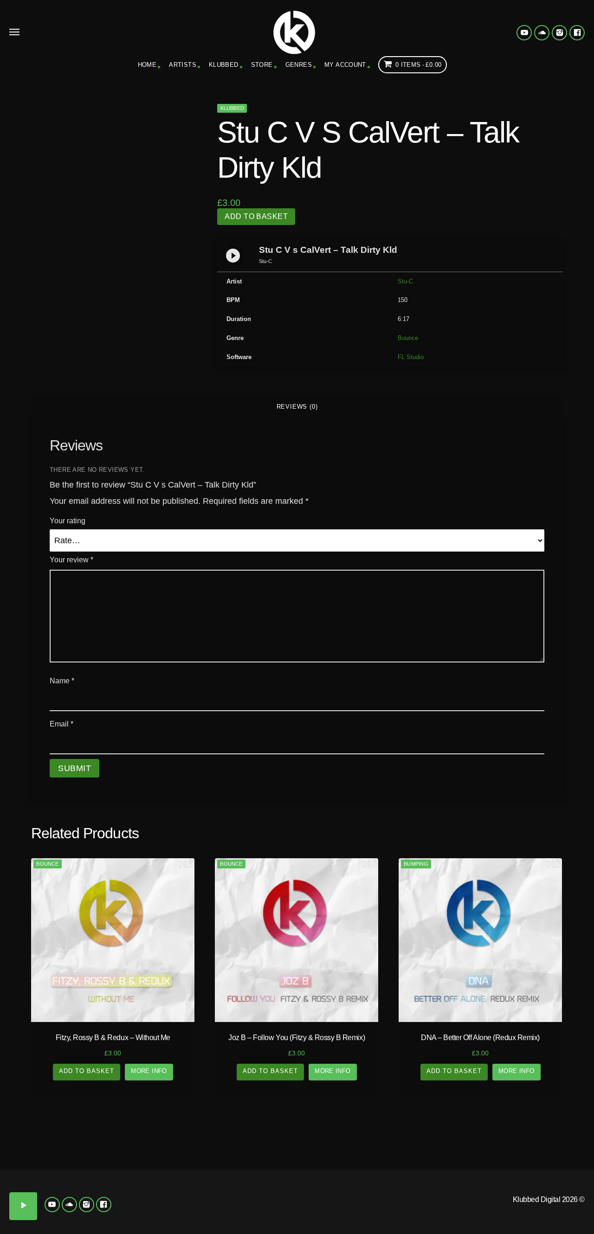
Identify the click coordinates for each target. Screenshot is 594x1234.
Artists (182, 64)
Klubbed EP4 (278, 1187)
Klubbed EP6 (204, 1214)
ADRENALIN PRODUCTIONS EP (464, 1194)
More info (149, 1070)
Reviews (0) (297, 406)
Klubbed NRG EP (315, 1190)
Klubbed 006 (55, 1204)
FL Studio (411, 356)
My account (345, 64)
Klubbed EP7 (241, 1214)
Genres (298, 64)
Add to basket (256, 216)
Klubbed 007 (92, 1204)
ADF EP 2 (538, 1183)
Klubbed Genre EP (371, 1140)
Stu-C (405, 281)
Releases (74, 1140)
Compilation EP (223, 1140)
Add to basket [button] (87, 1070)
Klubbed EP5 (167, 1214)
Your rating (67, 521)
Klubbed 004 (129, 1183)
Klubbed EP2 (204, 1187)
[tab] (297, 407)
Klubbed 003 (92, 1183)
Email (61, 724)
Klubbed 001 (18, 1183)
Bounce (408, 337)
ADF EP (501, 1183)
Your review (71, 560)
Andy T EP (575, 1183)
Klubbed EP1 (167, 1187)
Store (262, 64)
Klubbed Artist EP (519, 1140)
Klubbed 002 (55, 1183)
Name (62, 681)
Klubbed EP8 (278, 1214)
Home (147, 64)
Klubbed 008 (129, 1204)
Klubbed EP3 (241, 1187)
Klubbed (224, 64)
